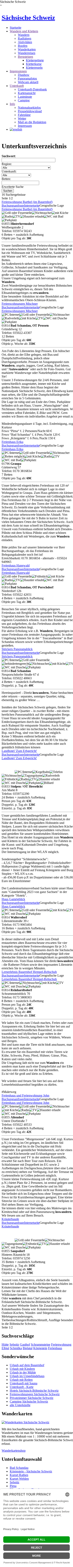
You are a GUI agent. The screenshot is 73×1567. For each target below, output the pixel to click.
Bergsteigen (25, 56)
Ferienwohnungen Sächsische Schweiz (35, 1394)
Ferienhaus (55, 1348)
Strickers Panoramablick (17, 649)
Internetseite (32, 205)
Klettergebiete (35, 60)
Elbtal (5, 1348)
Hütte (5, 1344)
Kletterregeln (34, 67)
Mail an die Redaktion (32, 122)
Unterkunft (17, 85)
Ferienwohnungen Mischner (20, 303)
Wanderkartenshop (14, 1450)
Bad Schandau (19, 1467)
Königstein (40, 1348)
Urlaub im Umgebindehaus (27, 1376)
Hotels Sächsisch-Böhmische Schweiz (34, 1390)
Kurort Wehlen (19, 1478)
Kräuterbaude (10, 1219)
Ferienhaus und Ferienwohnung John (25, 1095)
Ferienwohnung (61, 1344)
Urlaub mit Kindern (22, 1368)
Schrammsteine (40, 1344)
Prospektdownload (30, 111)
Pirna (13, 1486)
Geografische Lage (52, 205)
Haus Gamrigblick (13, 899)
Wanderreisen (26, 53)
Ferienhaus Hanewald (16, 565)
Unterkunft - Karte (21, 1387)
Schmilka (16, 1348)
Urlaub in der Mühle (23, 1372)
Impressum (25, 125)
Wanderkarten (27, 49)
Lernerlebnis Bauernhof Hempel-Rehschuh (29, 972)
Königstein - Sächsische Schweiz (31, 1471)
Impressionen (18, 71)
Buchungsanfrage (13, 205)
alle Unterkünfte (20, 1405)
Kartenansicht (26, 93)
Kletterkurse (34, 64)
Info (12, 104)
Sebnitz (14, 1344)
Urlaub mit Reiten (21, 1379)
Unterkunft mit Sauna (23, 1383)
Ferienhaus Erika (12, 442)
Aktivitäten (25, 42)
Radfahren (24, 38)
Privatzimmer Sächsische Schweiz (31, 1398)
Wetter (22, 118)
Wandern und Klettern (24, 31)
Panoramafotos (27, 78)
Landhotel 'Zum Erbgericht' (19, 751)
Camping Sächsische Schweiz (29, 1401)
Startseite (15, 27)
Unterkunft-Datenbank (32, 89)
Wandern (23, 35)
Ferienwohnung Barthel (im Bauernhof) (27, 202)
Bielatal (27, 1348)
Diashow (23, 75)
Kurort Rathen (19, 1475)
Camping (24, 100)
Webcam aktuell (28, 82)
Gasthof (25, 1344)
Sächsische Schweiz (28, 17)
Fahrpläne (24, 115)
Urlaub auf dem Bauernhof (27, 1365)
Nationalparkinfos (29, 107)
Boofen (22, 45)
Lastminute (25, 96)
